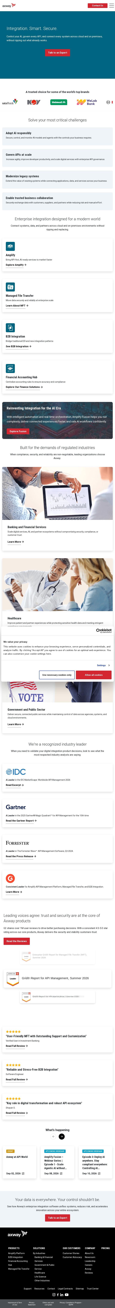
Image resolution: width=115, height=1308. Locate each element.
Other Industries (42, 1280)
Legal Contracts (65, 1288)
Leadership (90, 1261)
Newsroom (90, 1257)
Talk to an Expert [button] (57, 52)
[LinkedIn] (61, 1294)
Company (90, 1248)
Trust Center (93, 1288)
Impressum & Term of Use (15, 1304)
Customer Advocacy (72, 1257)
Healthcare (40, 1273)
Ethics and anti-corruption (48, 1304)
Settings (101, 665)
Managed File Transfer (18, 1269)
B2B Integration (15, 1257)
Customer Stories (71, 1253)
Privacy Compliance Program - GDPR (71, 1304)
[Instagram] (53, 1294)
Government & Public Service (44, 1267)
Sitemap (80, 1288)
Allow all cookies (94, 674)
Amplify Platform (16, 1253)
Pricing (105, 1248)
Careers (88, 1265)
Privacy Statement (31, 1304)
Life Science (40, 1276)
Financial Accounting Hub (18, 1263)
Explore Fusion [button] (18, 431)
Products (13, 1248)
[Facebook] (58, 1294)
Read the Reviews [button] (17, 941)
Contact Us (97, 5)
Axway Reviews (89, 1271)
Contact (51, 1288)
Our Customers (71, 1248)
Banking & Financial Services (44, 1259)
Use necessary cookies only (56, 674)
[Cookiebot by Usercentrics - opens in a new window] (98, 631)
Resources (39, 1288)
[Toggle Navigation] (111, 5)
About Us (89, 1253)
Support (27, 1288)
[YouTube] (66, 1294)
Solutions (39, 1248)
